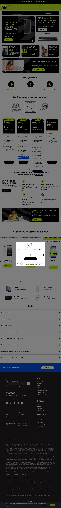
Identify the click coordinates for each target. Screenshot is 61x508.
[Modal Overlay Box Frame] (30, 254)
